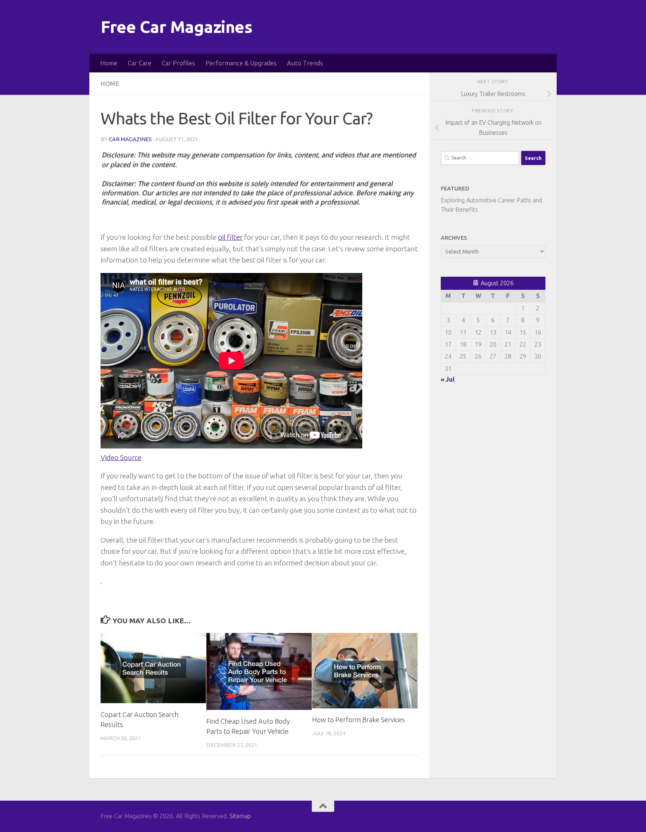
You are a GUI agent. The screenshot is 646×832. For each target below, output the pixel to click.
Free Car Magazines (176, 27)
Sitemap (240, 816)
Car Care (139, 62)
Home (108, 62)
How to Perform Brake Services (358, 719)
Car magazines (130, 139)
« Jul (448, 379)
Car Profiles (178, 62)
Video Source (121, 457)
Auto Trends (305, 62)
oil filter (230, 237)
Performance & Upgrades (241, 62)
